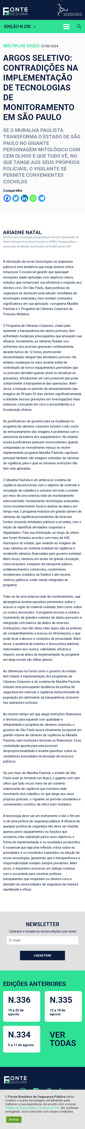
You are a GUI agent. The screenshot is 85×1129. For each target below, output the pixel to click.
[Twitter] (15, 198)
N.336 (19, 1005)
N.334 (21, 1038)
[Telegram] (41, 198)
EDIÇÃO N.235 (17, 26)
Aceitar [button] (14, 1119)
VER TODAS (63, 1039)
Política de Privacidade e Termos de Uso (32, 1108)
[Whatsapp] (33, 198)
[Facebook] (7, 198)
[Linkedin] (24, 198)
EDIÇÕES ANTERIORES (34, 983)
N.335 (61, 1005)
